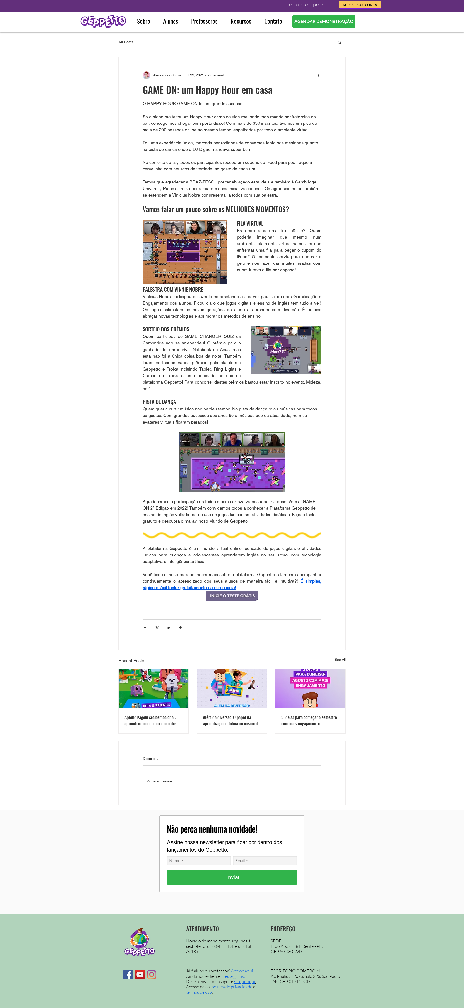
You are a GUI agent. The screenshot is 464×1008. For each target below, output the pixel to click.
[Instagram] (151, 974)
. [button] (255, 981)
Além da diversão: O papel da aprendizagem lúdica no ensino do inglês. (231, 720)
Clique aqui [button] (244, 981)
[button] (360, 4)
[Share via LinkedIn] (168, 627)
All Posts (125, 42)
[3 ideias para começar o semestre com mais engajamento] (310, 688)
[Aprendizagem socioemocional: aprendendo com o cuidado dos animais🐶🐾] (153, 688)
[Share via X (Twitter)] (156, 627)
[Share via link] (180, 627)
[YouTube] (140, 974)
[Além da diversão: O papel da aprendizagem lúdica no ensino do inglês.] (232, 688)
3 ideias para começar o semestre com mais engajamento (309, 720)
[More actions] (318, 75)
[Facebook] (128, 974)
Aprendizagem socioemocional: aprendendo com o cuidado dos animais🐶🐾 (150, 720)
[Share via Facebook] (145, 627)
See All (340, 660)
